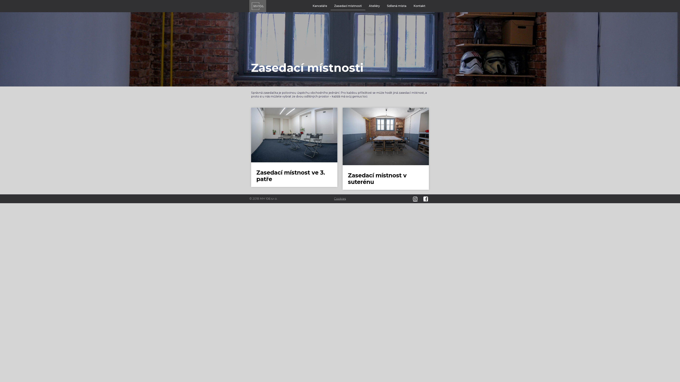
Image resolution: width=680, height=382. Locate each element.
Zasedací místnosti (348, 6)
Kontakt (419, 6)
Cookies (340, 198)
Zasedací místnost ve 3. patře (290, 176)
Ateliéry (374, 6)
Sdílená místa (396, 6)
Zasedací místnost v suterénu (377, 178)
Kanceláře (320, 6)
